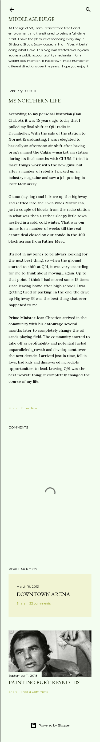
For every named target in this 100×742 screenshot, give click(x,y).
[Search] (88, 8)
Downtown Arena (43, 594)
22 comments (40, 603)
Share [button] (13, 408)
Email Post (29, 408)
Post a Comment (34, 692)
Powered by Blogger (54, 725)
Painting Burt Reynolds (44, 682)
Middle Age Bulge (31, 19)
